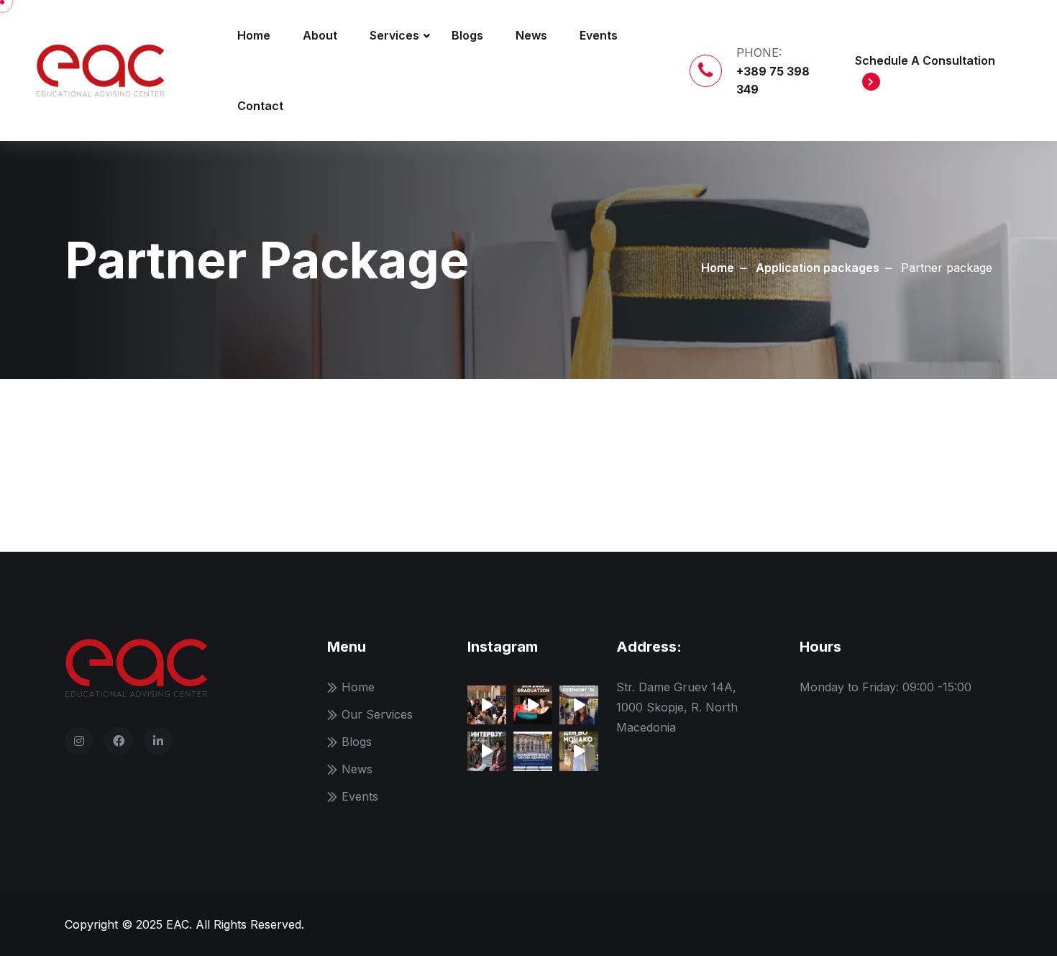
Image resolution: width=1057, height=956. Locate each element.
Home (253, 35)
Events (599, 35)
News (531, 35)
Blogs (467, 35)
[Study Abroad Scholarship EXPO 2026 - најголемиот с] (486, 705)
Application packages (817, 267)
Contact (260, 106)
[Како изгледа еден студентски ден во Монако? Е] (578, 751)
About (320, 35)
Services (394, 35)
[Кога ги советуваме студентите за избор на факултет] (578, 705)
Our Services (377, 714)
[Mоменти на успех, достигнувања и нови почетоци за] (532, 705)
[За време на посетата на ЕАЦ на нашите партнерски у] (486, 751)
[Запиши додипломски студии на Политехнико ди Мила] (532, 751)
